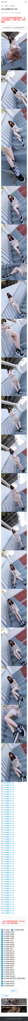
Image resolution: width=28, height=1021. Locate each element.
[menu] (25, 2)
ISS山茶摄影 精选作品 (8, 965)
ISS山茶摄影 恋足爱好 (8, 942)
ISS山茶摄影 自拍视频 (8, 972)
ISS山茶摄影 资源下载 (8, 974)
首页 (2, 5)
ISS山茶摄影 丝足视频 (8, 932)
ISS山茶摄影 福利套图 (8, 961)
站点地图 (19, 1018)
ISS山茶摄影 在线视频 (8, 938)
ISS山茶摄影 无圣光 (8, 948)
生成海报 (5, 995)
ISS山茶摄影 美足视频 (8, 969)
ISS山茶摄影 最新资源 (8, 959)
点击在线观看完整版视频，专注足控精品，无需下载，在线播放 (13, 20)
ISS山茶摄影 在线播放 (8, 934)
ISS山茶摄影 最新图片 (8, 955)
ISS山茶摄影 (17, 12)
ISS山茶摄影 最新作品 (8, 953)
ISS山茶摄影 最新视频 (8, 957)
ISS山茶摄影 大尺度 (8, 940)
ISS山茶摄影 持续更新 (8, 944)
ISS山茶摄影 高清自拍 (8, 985)
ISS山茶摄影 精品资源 (8, 963)
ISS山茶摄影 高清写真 (8, 983)
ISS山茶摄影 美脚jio (8, 967)
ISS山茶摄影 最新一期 (8, 951)
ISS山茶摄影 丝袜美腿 (18, 930)
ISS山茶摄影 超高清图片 (9, 976)
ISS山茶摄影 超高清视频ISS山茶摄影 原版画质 (13, 979)
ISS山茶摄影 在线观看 (8, 936)
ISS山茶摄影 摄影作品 (8, 946)
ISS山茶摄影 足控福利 (8, 981)
